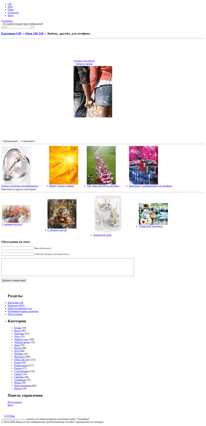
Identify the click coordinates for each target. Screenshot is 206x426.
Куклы (17, 348)
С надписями (21, 371)
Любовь (18, 353)
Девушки (19, 333)
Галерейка (7, 21)
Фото (11, 15)
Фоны (17, 382)
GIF (10, 4)
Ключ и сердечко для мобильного (20, 185)
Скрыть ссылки (84, 63)
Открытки (13, 12)
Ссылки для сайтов (83, 60)
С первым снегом (57, 230)
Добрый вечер (22, 342)
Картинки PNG (16, 305)
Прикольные (21, 365)
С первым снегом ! (12, 224)
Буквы (17, 327)
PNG (10, 6)
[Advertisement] (103, 49)
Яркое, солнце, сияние (61, 185)
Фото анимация (22, 385)
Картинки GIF (11, 33)
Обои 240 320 (34, 33)
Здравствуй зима (102, 235)
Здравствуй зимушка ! (151, 226)
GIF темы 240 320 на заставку (103, 185)
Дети (17, 336)
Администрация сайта (13, 419)
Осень (17, 362)
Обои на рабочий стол (20, 308)
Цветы (17, 388)
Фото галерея (15, 314)
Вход (10, 405)
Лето (16, 351)
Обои (11, 9)
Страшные (20, 379)
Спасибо (19, 377)
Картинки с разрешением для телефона (150, 185)
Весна (17, 330)
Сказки (18, 374)
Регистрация (15, 402)
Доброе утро (21, 339)
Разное (18, 368)
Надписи (19, 356)
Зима (17, 345)
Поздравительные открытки (23, 311)
